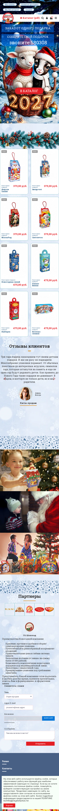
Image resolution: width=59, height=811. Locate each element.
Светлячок (37, 237)
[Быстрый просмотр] (14, 182)
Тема (6, 692)
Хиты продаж (28, 403)
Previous (5, 378)
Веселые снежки (36, 333)
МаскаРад (6, 237)
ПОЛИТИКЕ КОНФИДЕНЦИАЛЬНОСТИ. (27, 799)
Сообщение (9, 729)
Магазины (10, 4)
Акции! (28, 10)
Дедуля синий (5, 190)
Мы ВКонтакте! (12, 10)
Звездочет (37, 189)
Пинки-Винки (35, 284)
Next (54, 378)
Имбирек (5, 332)
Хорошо (9, 805)
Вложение (9, 714)
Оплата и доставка (30, 4)
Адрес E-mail (9, 703)
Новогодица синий (10, 282)
